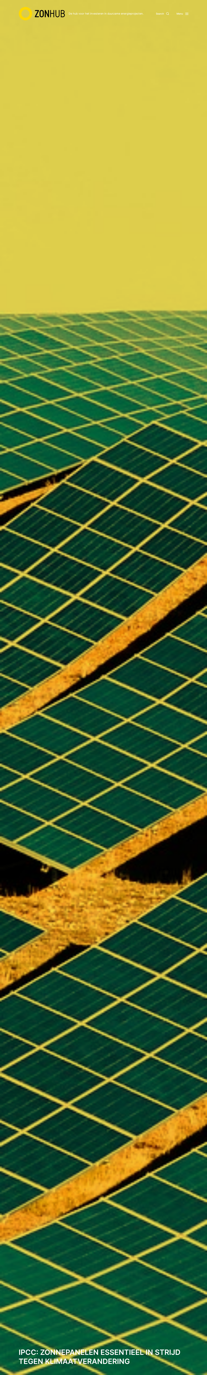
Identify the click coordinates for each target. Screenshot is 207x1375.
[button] (162, 13)
